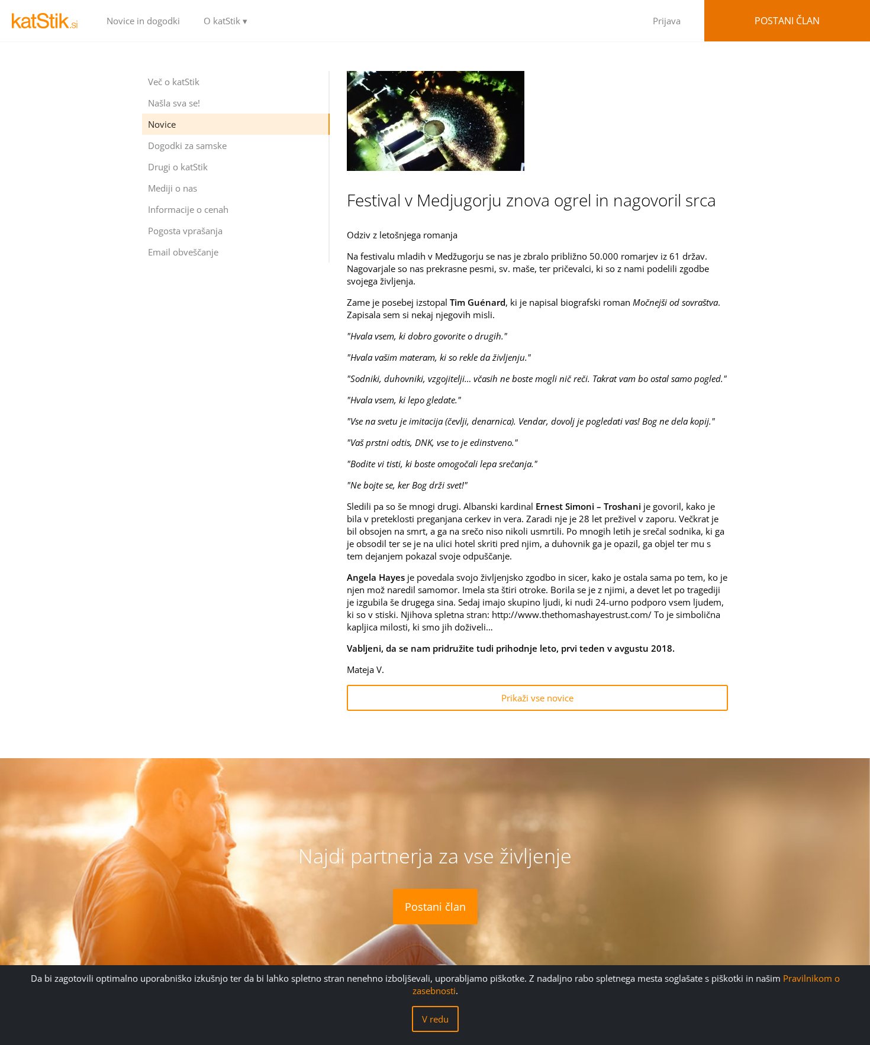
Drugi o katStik (178, 167)
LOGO (47, 21)
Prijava (667, 21)
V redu (435, 1019)
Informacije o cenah (188, 209)
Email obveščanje (183, 252)
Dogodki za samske (187, 145)
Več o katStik (173, 82)
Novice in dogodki (143, 21)
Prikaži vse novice (537, 698)
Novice (162, 124)
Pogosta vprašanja (185, 231)
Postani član (787, 20)
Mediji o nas (172, 188)
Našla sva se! (174, 103)
